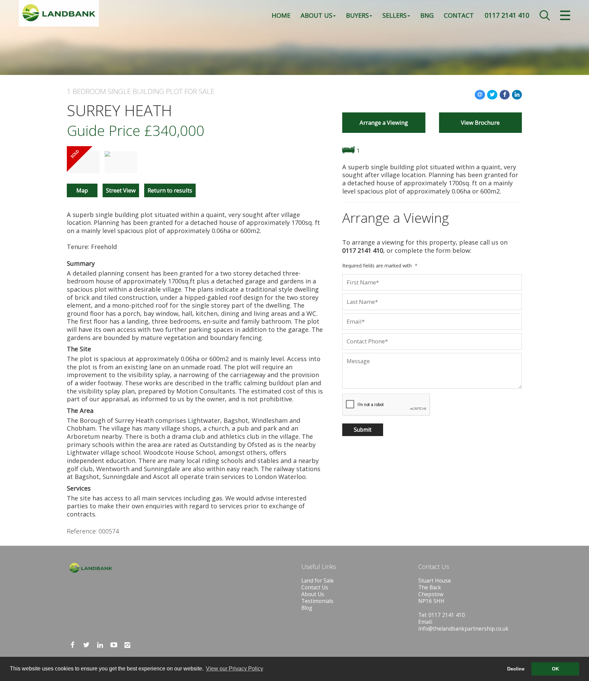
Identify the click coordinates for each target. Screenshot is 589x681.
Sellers (394, 15)
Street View (121, 190)
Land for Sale (317, 580)
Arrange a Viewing (384, 122)
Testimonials (317, 601)
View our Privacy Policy (234, 668)
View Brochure (480, 122)
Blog (306, 608)
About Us (316, 15)
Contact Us (314, 587)
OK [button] (555, 668)
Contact (459, 15)
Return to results (170, 190)
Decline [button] (516, 668)
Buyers (357, 15)
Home (281, 15)
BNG (427, 15)
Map (82, 190)
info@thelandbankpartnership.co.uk (463, 628)
